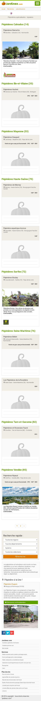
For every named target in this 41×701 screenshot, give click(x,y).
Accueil (3, 9)
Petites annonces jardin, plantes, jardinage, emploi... (15, 654)
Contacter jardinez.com (8, 645)
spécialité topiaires (20, 9)
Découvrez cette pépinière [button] (16, 602)
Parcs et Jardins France (8, 674)
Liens (3, 668)
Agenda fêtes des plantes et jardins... (11, 677)
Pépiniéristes (10, 9)
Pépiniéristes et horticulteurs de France (12, 679)
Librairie (4, 691)
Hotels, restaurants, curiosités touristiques (13, 660)
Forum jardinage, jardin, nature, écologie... (12, 657)
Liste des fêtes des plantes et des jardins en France (14, 688)
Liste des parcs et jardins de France (11, 685)
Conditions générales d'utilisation (10, 642)
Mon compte (5, 648)
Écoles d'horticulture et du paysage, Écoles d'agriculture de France (18, 682)
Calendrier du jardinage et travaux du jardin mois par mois (16, 662)
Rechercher (21, 557)
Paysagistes (5, 665)
